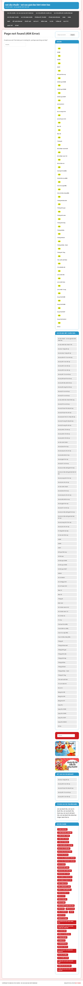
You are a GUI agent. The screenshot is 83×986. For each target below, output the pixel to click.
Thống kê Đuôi (61, 237)
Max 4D (59, 133)
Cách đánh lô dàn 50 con (65, 877)
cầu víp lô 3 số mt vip (63, 463)
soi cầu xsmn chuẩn (26, 17)
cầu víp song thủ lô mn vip (64, 522)
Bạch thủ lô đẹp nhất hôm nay (66, 861)
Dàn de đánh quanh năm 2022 (66, 905)
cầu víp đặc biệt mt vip (63, 455)
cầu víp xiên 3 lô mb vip (64, 433)
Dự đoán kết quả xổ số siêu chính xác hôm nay (65, 927)
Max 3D (59, 126)
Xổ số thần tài (60, 163)
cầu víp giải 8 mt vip (63, 459)
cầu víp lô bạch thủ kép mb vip (65, 408)
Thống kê (58, 21)
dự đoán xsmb (62, 931)
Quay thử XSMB (61, 297)
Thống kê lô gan (61, 208)
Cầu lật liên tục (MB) (62, 178)
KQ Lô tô (65, 21)
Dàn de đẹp (61, 908)
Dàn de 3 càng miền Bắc (64, 889)
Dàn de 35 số (61, 896)
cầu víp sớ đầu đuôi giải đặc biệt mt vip (67, 472)
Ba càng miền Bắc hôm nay (65, 845)
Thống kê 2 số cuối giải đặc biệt (65, 962)
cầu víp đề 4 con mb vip (64, 361)
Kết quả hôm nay (17, 21)
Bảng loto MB (61, 692)
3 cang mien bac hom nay (64, 832)
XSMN (69, 17)
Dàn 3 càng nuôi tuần (64, 886)
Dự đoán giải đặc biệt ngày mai (65, 922)
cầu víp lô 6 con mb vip (64, 395)
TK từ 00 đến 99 (61, 267)
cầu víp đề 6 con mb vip (64, 365)
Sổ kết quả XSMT (61, 96)
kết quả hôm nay (61, 74)
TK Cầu (51, 21)
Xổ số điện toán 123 (62, 156)
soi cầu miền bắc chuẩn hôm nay (63, 13)
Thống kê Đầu (60, 230)
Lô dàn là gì (61, 940)
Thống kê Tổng (61, 252)
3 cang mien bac (62, 829)
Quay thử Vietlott (61, 319)
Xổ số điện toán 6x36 (62, 148)
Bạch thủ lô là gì (63, 854)
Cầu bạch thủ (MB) (62, 170)
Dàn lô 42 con (70, 908)
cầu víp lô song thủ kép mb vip (65, 421)
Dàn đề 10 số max (62, 918)
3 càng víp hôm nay (63, 842)
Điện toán (44, 21)
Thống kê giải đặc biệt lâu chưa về (65, 969)
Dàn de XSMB (61, 902)
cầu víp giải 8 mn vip (63, 503)
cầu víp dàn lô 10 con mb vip (65, 357)
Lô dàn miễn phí (62, 943)
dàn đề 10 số (61, 915)
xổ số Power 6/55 (61, 119)
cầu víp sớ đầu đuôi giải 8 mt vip (66, 467)
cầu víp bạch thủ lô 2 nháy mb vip (66, 416)
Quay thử (10, 25)
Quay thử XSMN (61, 304)
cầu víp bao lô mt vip (63, 446)
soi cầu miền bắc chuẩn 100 (43, 13)
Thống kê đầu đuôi (62, 200)
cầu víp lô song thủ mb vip (64, 425)
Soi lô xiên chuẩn (63, 957)
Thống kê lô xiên (61, 215)
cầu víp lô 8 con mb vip (64, 404)
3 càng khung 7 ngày (63, 835)
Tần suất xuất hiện (62, 259)
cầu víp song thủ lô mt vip (64, 478)
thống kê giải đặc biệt (64, 965)
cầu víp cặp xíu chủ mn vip (64, 495)
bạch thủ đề (61, 864)
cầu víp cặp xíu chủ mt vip (64, 450)
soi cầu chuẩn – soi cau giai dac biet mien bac (20, 13)
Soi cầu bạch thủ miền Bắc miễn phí (65, 950)
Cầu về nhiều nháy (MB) (63, 193)
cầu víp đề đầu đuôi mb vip (65, 383)
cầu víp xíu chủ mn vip (63, 526)
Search (72, 34)
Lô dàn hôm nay (62, 937)
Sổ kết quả (28, 21)
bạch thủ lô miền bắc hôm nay (66, 858)
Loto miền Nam (61, 282)
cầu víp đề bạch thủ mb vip (65, 378)
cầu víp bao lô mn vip (63, 490)
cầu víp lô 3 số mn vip (63, 507)
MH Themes (78, 983)
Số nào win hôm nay (54, 17)
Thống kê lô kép (61, 222)
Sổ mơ (17, 25)
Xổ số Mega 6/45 (62, 581)
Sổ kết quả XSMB (61, 82)
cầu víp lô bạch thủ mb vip (64, 412)
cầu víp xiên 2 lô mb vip (64, 429)
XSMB (63, 17)
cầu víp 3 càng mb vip (63, 349)
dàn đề (71, 911)
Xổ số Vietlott (61, 577)
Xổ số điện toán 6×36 (63, 607)
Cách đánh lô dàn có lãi (64, 880)
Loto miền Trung (61, 289)
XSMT (8, 21)
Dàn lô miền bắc (62, 911)
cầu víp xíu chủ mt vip (63, 482)
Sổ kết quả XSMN (61, 89)
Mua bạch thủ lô (62, 946)
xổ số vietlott (60, 104)
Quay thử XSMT (61, 311)
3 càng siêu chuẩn (63, 838)
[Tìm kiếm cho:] (15, 44)
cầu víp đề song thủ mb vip (65, 387)
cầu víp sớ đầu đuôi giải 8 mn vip (66, 512)
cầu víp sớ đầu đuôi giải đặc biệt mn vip (66, 517)
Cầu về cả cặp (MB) (61, 185)
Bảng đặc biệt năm (63, 867)
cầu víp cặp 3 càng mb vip (64, 353)
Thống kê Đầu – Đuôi (62, 245)
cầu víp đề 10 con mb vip (64, 374)
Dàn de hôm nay (62, 899)
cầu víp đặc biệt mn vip (64, 499)
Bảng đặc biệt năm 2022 (64, 870)
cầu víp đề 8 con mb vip (64, 370)
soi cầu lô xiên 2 (62, 954)
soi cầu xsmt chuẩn (13, 17)
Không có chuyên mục (64, 934)
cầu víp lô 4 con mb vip (64, 391)
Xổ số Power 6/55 (62, 586)
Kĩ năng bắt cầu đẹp (40, 17)
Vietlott (36, 21)
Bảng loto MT (61, 700)
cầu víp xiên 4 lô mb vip (64, 438)
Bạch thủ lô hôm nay (64, 848)
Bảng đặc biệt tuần (63, 873)
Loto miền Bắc (61, 274)
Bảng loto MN (61, 696)
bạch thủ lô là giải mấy (64, 851)
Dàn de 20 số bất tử (63, 892)
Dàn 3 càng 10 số (62, 883)
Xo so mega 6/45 (61, 111)
